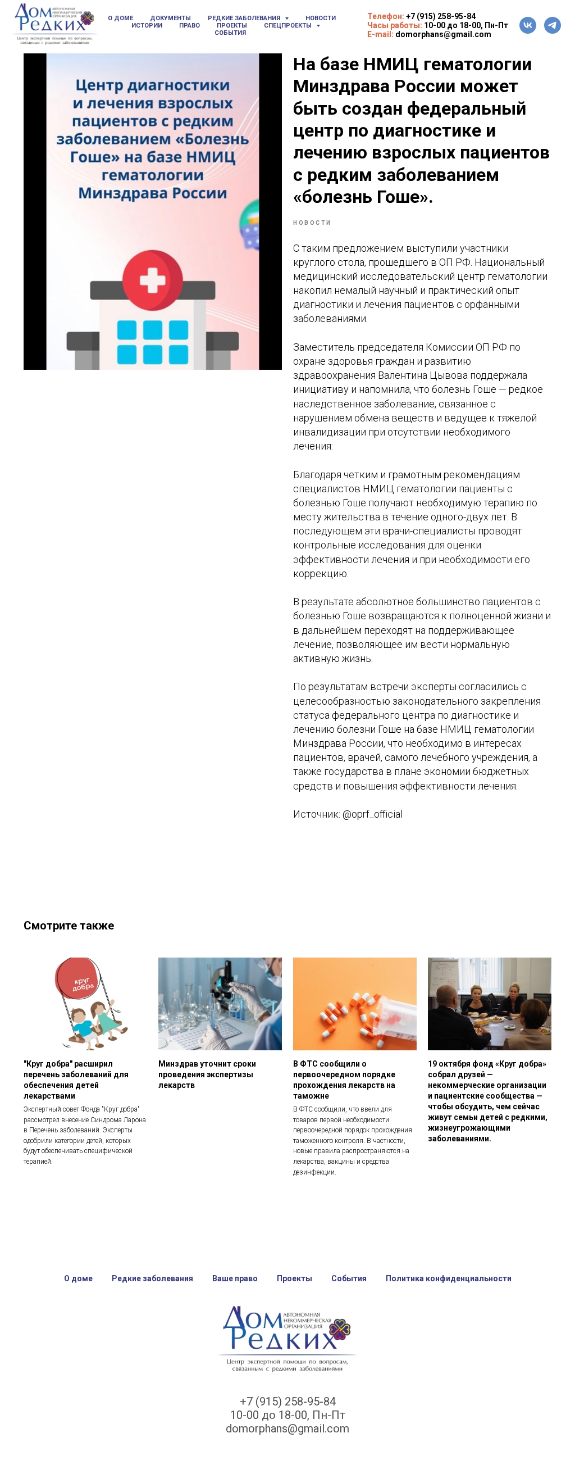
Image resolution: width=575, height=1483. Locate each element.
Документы (170, 18)
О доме (120, 18)
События (230, 33)
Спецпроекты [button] (288, 25)
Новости (320, 18)
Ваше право (235, 1278)
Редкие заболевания (152, 1278)
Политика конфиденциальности (449, 1278)
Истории (146, 25)
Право (189, 25)
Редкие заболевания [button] (245, 18)
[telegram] (552, 25)
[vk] (527, 25)
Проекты (232, 25)
